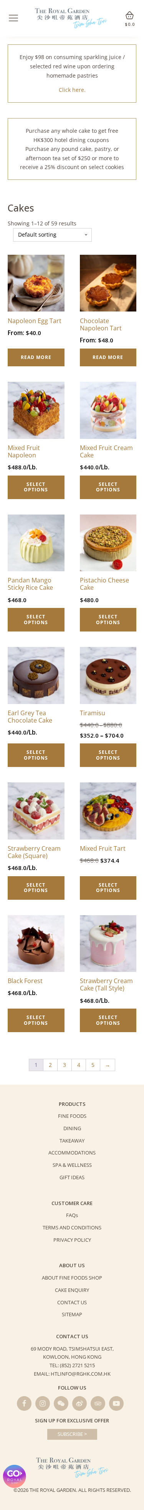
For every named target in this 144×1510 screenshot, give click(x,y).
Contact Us (72, 1302)
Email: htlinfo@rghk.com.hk (72, 1373)
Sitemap (72, 1314)
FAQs (72, 1215)
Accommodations (72, 1152)
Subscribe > (72, 1433)
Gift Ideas (72, 1177)
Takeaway (72, 1140)
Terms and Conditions (72, 1227)
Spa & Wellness (72, 1164)
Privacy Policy (72, 1239)
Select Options (36, 487)
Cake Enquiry (72, 1290)
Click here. (72, 89)
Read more (36, 357)
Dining (72, 1128)
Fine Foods (72, 1115)
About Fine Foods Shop (72, 1277)
